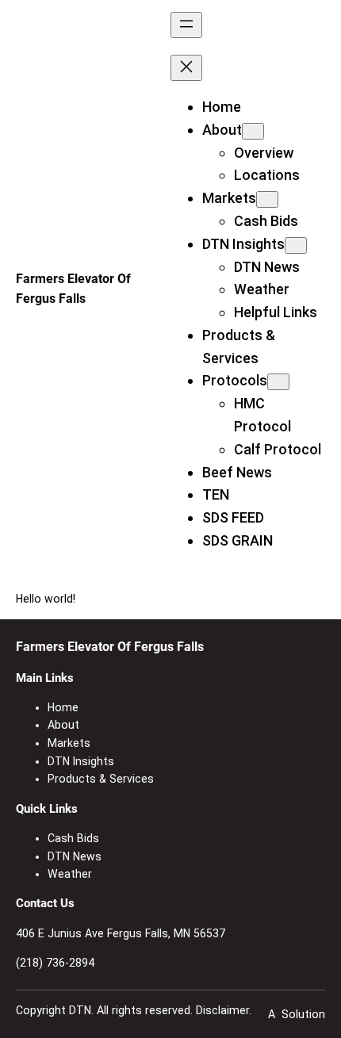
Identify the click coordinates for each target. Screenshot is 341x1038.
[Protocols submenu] (278, 381)
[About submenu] (253, 131)
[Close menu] (186, 68)
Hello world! (45, 598)
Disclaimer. (223, 1010)
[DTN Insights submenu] (296, 245)
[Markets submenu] (267, 199)
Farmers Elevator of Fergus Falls (110, 646)
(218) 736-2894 (55, 962)
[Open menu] (186, 25)
